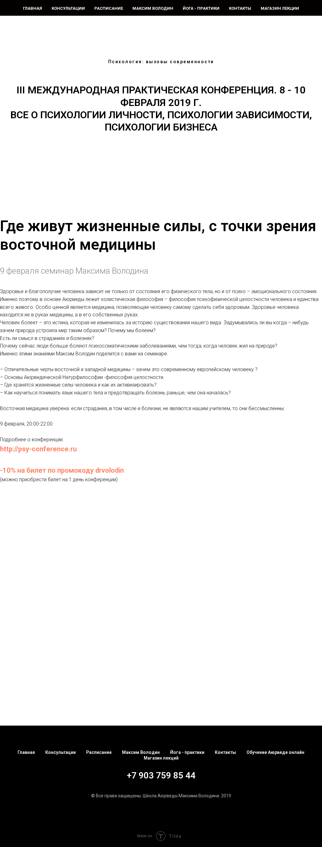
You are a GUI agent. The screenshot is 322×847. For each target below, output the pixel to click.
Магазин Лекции (280, 8)
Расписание (108, 8)
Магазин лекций (161, 758)
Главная (32, 8)
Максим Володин (152, 8)
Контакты (240, 8)
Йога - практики (201, 8)
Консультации (68, 8)
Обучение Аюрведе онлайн (275, 752)
